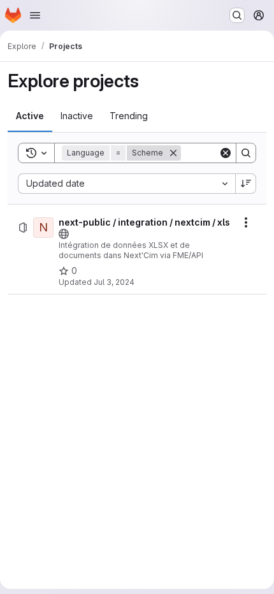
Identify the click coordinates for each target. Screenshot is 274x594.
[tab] (30, 116)
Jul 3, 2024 (114, 282)
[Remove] (173, 153)
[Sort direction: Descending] (246, 183)
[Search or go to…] (237, 15)
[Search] (246, 153)
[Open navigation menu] (35, 15)
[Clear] (225, 153)
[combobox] (126, 183)
